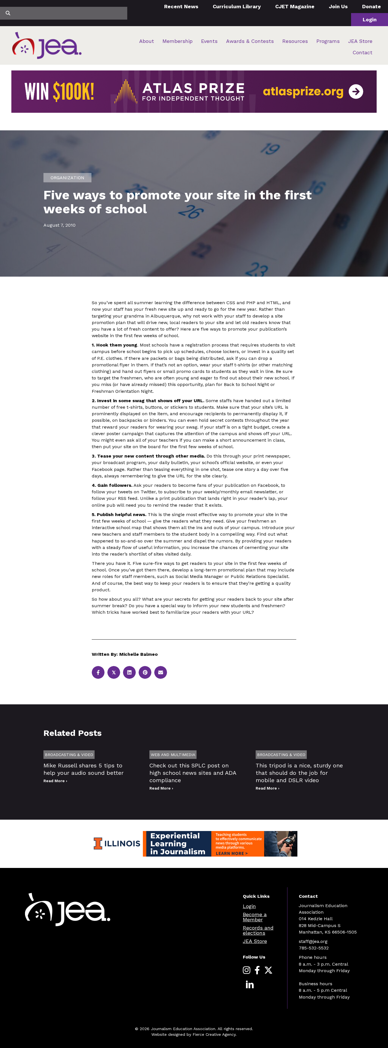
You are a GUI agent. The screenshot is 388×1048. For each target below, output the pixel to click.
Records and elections (258, 930)
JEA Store (360, 41)
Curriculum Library (237, 6)
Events (209, 41)
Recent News (181, 6)
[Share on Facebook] (98, 672)
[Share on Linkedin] (129, 672)
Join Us (338, 6)
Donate (371, 6)
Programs (328, 41)
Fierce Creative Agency (214, 1034)
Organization (67, 177)
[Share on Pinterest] (145, 672)
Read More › (55, 780)
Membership (177, 41)
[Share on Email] (160, 672)
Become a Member (255, 916)
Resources (295, 41)
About (146, 41)
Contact (362, 52)
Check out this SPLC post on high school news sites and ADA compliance (192, 773)
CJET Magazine (294, 6)
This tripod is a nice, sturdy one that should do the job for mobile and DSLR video (299, 773)
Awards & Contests (250, 41)
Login (370, 19)
